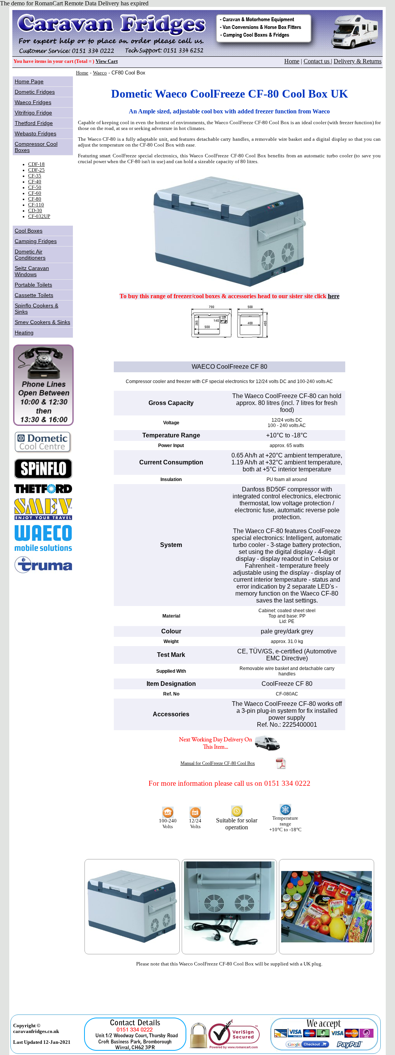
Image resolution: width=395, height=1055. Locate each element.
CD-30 (35, 210)
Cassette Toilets (34, 295)
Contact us (317, 61)
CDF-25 (36, 170)
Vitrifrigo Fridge (33, 113)
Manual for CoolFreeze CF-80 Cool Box (218, 763)
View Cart (107, 61)
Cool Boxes (28, 231)
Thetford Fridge (34, 123)
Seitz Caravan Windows (32, 271)
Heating (24, 332)
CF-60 (34, 193)
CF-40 (34, 181)
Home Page (29, 81)
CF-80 (34, 199)
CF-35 (34, 176)
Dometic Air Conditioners (30, 254)
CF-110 (36, 205)
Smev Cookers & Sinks (42, 322)
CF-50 (34, 187)
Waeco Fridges (33, 102)
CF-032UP (39, 216)
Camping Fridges (36, 241)
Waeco (100, 73)
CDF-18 (36, 164)
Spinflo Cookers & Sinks (36, 308)
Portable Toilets (33, 285)
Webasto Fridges (35, 133)
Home (291, 61)
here (333, 296)
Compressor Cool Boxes (36, 147)
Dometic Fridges (35, 92)
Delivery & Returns (357, 61)
